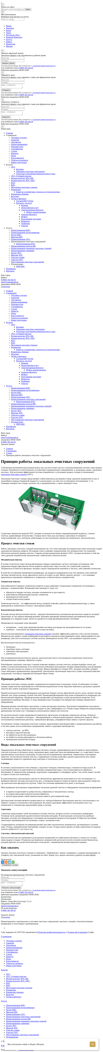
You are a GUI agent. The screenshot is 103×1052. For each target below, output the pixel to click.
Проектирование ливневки (22, 251)
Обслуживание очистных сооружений (27, 262)
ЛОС (13, 167)
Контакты (10, 271)
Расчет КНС (16, 235)
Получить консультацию (11, 888)
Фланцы (24, 205)
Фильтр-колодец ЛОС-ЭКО (23, 180)
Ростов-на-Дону (13, 35)
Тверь (8, 33)
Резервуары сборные (20, 194)
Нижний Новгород (14, 37)
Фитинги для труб (24, 203)
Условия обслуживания (77, 932)
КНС (13, 185)
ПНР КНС (20, 266)
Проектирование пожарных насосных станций (31, 248)
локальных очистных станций (38, 634)
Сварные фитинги (29, 214)
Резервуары (16, 190)
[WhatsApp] (13, 862)
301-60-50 (25, 68)
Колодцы (15, 196)
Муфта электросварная (36, 212)
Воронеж (10, 28)
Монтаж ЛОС (17, 255)
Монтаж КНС (17, 237)
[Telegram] (9, 862)
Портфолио (11, 269)
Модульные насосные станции (24, 187)
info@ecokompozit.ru (9, 282)
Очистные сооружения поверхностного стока (35, 174)
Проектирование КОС (25, 244)
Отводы (24, 226)
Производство (17, 147)
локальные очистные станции (14, 474)
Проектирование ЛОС (20, 239)
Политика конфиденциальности (51, 932)
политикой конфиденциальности (44, 66)
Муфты (24, 217)
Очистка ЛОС (17, 260)
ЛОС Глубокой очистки (21, 176)
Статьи (14, 151)
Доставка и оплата (19, 138)
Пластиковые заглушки (31, 219)
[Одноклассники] (6, 862)
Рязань (9, 26)
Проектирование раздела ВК (23, 246)
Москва (9, 46)
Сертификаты (17, 149)
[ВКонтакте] (2, 862)
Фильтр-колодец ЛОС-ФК (22, 178)
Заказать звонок (8, 63)
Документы (16, 142)
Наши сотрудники (19, 162)
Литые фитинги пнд (30, 208)
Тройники (25, 223)
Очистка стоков (17, 257)
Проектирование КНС (20, 230)
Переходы (25, 221)
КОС (13, 183)
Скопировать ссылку (10, 865)
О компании (11, 293)
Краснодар (10, 44)
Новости (14, 153)
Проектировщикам (19, 144)
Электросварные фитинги (32, 210)
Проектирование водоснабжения (25, 232)
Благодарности (17, 158)
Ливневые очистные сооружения (30, 171)
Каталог (9, 322)
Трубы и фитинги (18, 199)
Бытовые (20, 169)
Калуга (9, 39)
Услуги (9, 386)
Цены (13, 156)
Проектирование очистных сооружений (28, 399)
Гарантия (15, 140)
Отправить (6, 90)
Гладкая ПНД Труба (24, 201)
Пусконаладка (17, 422)
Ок (92, 1044)
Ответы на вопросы (19, 160)
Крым (8, 30)
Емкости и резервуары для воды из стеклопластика (38, 192)
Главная (9, 133)
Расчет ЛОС (16, 253)
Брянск (9, 42)
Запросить (6, 117)
